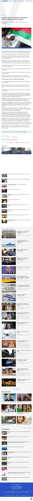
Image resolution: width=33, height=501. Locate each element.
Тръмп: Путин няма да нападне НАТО (14, 189)
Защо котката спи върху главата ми (13, 199)
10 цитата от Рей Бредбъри (5, 412)
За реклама (7, 495)
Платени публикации (23, 495)
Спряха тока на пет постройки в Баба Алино (24, 351)
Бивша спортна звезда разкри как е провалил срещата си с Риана (23, 313)
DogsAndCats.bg (21, 491)
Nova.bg (17, 491)
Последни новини (8, 229)
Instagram (28, 142)
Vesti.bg (5, 1)
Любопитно (22, 1)
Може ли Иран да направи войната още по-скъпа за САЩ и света (18, 214)
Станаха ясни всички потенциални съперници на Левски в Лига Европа (18, 462)
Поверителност (17, 495)
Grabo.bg (15, 492)
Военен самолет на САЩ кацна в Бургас (23, 332)
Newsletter (12, 142)
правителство (8, 136)
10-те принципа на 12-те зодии (22, 401)
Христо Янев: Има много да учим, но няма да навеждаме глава (18, 467)
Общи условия (12, 495)
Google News (18, 142)
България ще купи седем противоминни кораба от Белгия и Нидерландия (23, 241)
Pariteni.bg (18, 492)
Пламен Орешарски (14, 136)
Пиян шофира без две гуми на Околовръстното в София (22, 360)
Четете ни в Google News (17, 488)
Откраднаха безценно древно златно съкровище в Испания (23, 380)
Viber (8, 142)
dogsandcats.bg (9, 200)
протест (3, 136)
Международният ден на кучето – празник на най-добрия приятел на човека (19, 432)
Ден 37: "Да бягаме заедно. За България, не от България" (16, 152)
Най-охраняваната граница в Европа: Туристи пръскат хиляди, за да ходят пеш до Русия (19, 220)
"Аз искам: (9, 95)
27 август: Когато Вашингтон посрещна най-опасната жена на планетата (18, 205)
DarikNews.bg (13, 491)
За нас (4, 495)
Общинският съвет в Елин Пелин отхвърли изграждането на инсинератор (23, 232)
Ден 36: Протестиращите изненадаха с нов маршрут (6, 153)
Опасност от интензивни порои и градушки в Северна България (18, 477)
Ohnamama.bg (7, 492)
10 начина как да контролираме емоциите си (24, 425)
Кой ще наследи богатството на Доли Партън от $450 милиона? (23, 341)
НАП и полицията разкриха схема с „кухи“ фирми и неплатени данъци (23, 286)
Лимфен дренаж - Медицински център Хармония (22, 250)
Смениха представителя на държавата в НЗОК (22, 295)
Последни (10, 1)
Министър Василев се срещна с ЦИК (23, 267)
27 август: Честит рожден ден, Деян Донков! (8, 401)
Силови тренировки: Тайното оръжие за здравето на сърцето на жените (23, 369)
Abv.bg (2, 491)
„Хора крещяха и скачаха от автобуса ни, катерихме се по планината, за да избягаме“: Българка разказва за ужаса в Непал (19, 473)
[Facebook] (16, 496)
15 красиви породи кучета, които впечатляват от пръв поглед (18, 436)
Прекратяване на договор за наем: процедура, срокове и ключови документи (18, 195)
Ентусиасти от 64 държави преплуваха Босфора (15, 446)
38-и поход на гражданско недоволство (26, 153)
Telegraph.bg (26, 492)
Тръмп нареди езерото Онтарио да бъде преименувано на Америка (19, 179)
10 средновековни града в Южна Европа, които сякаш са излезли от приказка (19, 457)
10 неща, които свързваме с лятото (7, 424)
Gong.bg (9, 491)
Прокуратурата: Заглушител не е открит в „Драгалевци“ (23, 323)
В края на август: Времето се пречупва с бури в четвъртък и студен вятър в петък (19, 210)
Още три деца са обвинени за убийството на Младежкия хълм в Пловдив (23, 304)
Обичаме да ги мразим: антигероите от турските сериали (23, 413)
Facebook (23, 142)
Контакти (28, 495)
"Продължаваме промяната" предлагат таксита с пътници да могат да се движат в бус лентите (23, 277)
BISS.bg (30, 491)
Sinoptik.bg (11, 492)
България (14, 1)
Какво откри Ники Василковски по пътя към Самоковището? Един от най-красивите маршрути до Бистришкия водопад (19, 442)
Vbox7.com (5, 491)
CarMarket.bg (26, 491)
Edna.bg (22, 492)
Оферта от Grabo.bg (19, 251)
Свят (18, 1)
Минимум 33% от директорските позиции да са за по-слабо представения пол (23, 258)
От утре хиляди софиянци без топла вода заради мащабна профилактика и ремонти (17, 184)
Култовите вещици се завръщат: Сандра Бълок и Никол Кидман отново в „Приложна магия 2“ (19, 452)
